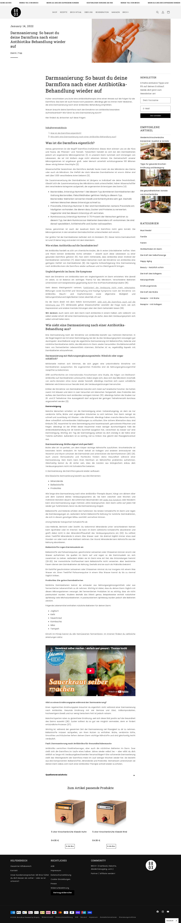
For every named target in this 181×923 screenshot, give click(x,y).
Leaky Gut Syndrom (112, 500)
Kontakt (14, 870)
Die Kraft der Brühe (149, 292)
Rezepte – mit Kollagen (151, 304)
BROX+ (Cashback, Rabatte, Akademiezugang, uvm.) (104, 867)
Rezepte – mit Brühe (149, 298)
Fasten (143, 243)
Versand (83, 917)
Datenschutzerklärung (61, 875)
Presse (54, 883)
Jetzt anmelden (155, 116)
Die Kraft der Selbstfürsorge (153, 255)
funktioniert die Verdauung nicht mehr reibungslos (109, 287)
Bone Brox (20, 917)
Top (20, 53)
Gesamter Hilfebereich (21, 866)
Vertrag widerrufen (62, 892)
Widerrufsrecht (47, 917)
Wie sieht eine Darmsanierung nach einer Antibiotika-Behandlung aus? (83, 136)
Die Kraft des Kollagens (151, 273)
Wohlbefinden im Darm (151, 249)
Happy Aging (146, 261)
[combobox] (172, 920)
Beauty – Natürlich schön (152, 267)
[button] (157, 12)
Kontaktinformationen (108, 917)
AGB (52, 866)
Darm (13, 53)
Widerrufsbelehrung (60, 888)
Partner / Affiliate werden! (103, 873)
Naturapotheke (147, 280)
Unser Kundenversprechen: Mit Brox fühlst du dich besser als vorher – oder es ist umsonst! (29, 878)
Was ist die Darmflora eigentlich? (65, 133)
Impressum (56, 870)
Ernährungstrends (148, 286)
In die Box (70, 846)
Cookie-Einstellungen (60, 879)
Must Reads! (146, 230)
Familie (143, 236)
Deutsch (169, 920)
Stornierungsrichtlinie (127, 917)
